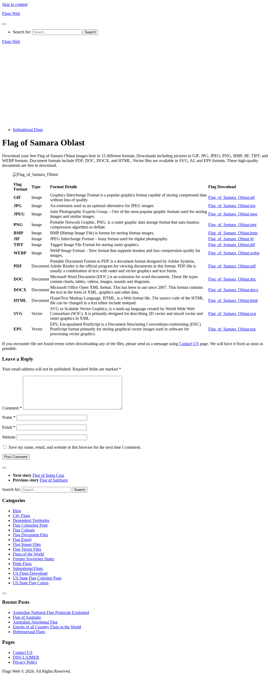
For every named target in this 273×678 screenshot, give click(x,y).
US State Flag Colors (31, 583)
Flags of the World (28, 554)
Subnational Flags (28, 129)
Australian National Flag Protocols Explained (51, 612)
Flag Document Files (30, 535)
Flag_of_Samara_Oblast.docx (233, 289)
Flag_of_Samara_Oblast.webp (233, 253)
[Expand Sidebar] (4, 467)
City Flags (21, 515)
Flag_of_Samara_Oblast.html (233, 300)
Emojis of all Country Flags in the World (47, 627)
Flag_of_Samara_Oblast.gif (231, 197)
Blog (17, 510)
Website (8, 437)
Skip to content (14, 4)
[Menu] (4, 24)
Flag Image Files (27, 544)
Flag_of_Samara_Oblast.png (232, 224)
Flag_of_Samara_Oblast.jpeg (232, 214)
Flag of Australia (27, 617)
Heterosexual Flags (29, 631)
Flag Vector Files (27, 549)
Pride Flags (22, 563)
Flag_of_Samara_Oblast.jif (231, 238)
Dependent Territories (31, 520)
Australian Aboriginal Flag (35, 622)
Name (8, 417)
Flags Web (11, 13)
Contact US (189, 343)
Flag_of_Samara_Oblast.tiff (231, 244)
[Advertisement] (136, 85)
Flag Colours (24, 530)
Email (8, 427)
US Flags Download (30, 573)
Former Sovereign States (33, 559)
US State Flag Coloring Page (37, 578)
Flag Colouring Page (30, 525)
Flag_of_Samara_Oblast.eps (232, 329)
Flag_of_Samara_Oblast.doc (232, 279)
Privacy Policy (25, 662)
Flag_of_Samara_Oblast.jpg (231, 205)
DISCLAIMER (26, 657)
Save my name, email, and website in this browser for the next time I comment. (75, 447)
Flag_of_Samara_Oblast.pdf (232, 266)
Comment (12, 408)
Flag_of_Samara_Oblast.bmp (233, 233)
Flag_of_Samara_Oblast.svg (232, 313)
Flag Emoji (22, 539)
